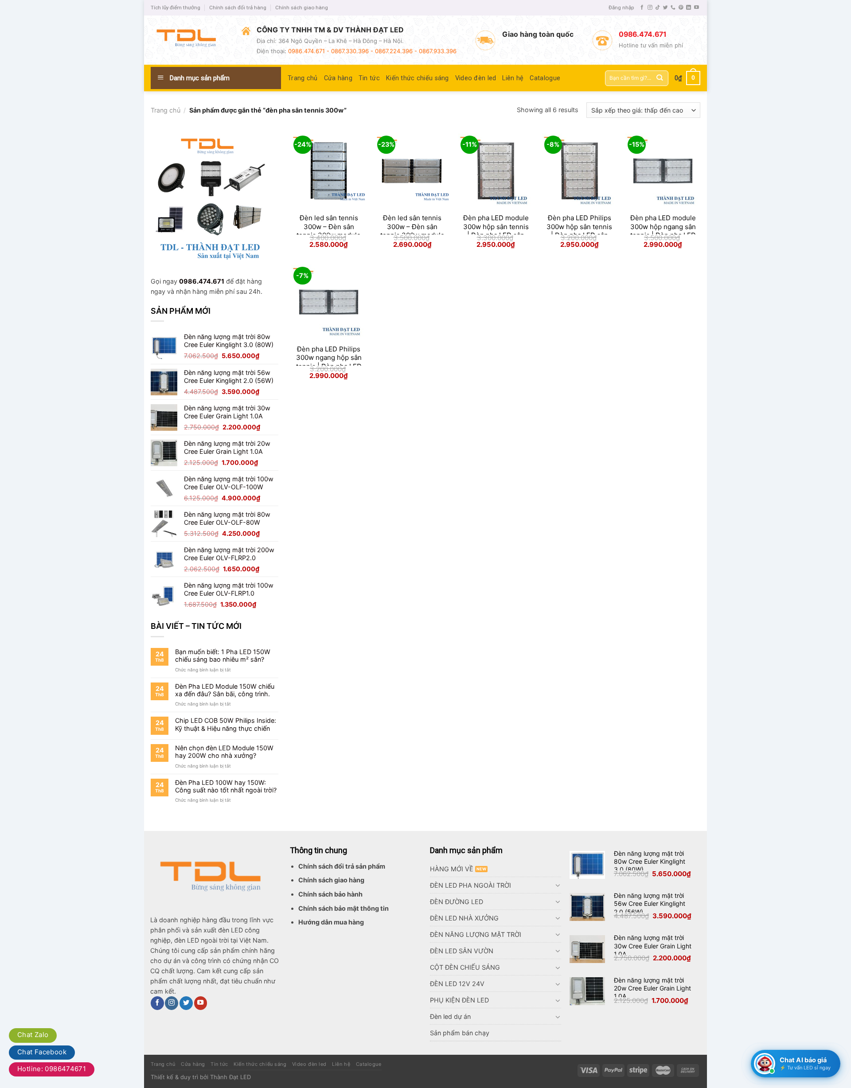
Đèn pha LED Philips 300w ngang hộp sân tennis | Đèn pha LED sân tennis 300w (329, 362)
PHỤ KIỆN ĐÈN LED (459, 1000)
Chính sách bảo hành (330, 894)
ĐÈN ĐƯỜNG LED (456, 901)
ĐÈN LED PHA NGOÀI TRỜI (470, 885)
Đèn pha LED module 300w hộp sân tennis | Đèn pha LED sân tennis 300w (496, 231)
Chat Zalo (32, 1034)
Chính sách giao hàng (301, 7)
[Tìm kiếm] (660, 78)
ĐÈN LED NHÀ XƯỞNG (464, 918)
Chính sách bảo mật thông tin (343, 908)
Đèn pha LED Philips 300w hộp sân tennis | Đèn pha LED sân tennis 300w (579, 231)
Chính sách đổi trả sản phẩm (341, 866)
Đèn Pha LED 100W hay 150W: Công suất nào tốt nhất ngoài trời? (226, 786)
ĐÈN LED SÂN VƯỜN (461, 951)
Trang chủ (303, 78)
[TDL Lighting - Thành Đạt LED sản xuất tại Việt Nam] (189, 40)
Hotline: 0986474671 (51, 1069)
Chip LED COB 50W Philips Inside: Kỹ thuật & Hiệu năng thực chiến (225, 724)
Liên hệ (512, 78)
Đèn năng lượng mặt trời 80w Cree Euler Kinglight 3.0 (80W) (649, 861)
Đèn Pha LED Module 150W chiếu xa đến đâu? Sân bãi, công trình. (224, 690)
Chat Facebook (41, 1052)
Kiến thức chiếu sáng (417, 78)
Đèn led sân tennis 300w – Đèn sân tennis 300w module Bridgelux (329, 231)
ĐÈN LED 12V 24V (457, 983)
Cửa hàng (338, 78)
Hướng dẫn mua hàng (331, 922)
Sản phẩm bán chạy (459, 1033)
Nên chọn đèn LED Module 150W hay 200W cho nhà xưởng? (224, 751)
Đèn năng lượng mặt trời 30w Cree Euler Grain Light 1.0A (652, 945)
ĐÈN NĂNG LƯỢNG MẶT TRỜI (475, 934)
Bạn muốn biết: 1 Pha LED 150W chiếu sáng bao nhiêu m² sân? (222, 655)
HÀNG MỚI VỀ (451, 869)
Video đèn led (475, 78)
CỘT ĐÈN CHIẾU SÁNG (465, 967)
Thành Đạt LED (230, 1076)
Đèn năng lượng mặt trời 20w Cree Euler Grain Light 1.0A (652, 988)
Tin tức (369, 78)
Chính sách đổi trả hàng (237, 7)
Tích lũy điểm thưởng (175, 7)
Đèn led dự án (450, 1016)
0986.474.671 (201, 281)
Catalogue (545, 78)
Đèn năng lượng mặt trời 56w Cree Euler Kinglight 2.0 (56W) (649, 903)
